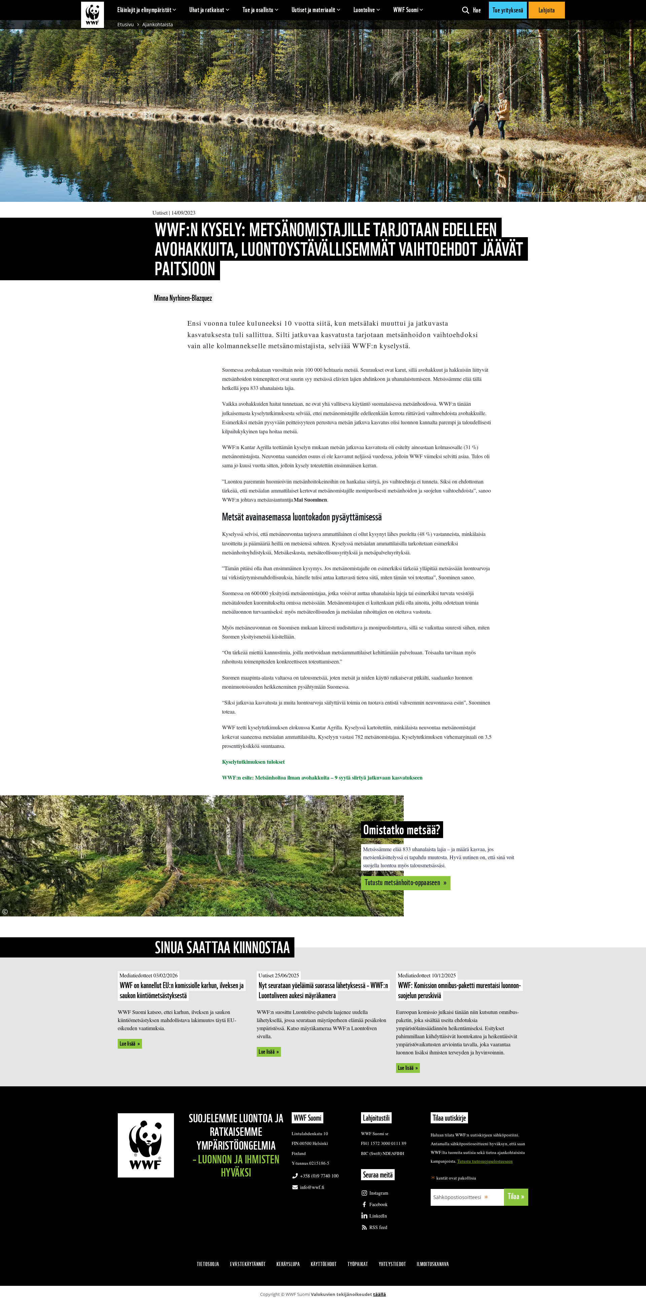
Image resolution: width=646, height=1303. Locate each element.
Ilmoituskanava (433, 1264)
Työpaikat (358, 1264)
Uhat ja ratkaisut (206, 10)
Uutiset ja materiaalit (313, 10)
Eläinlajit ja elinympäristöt (144, 10)
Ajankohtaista (157, 24)
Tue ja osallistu (258, 10)
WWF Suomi (406, 10)
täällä (379, 1294)
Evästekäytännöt (248, 1264)
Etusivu (125, 24)
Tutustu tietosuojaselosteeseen (485, 1161)
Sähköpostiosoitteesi (457, 1197)
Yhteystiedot (392, 1264)
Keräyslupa (288, 1264)
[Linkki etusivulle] (92, 15)
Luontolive (364, 10)
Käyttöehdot (324, 1264)
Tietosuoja (208, 1264)
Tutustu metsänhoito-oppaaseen (403, 882)
